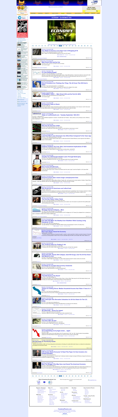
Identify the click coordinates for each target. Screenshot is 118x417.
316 (54, 45)
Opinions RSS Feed (40, 397)
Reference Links (51, 404)
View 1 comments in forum (61, 56)
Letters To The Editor (22, 93)
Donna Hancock (39, 184)
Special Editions (78, 13)
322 (72, 45)
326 (84, 45)
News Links (51, 400)
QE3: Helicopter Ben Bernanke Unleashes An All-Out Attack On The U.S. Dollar (64, 300)
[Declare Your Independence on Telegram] (22, 17)
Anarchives (40, 13)
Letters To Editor (55, 13)
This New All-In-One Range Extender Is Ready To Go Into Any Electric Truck (22, 49)
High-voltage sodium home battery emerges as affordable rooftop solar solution (22, 57)
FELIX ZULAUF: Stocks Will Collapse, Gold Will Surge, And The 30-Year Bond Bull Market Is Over (66, 255)
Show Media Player (21, 38)
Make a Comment (60, 54)
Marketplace (69, 13)
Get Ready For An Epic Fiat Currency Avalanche (57, 266)
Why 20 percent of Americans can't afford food (56, 188)
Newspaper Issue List (41, 392)
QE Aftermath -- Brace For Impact (52, 310)
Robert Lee (48, 131)
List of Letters (63, 389)
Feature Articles (51, 402)
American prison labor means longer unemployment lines (60, 178)
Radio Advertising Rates (76, 397)
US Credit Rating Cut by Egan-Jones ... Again (56, 331)
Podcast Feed (40, 402)
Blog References (87, 401)
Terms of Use (86, 391)
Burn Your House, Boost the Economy (54, 232)
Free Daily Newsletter (22, 40)
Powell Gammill (48, 337)
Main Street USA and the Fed (51, 62)
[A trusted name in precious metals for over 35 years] (22, 14)
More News (33, 13)
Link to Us (62, 398)
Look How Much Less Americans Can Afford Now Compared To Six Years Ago (66, 136)
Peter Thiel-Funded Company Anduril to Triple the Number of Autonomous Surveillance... (22, 61)
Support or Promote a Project (77, 402)
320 (66, 45)
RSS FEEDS (20, 41)
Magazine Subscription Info (41, 389)
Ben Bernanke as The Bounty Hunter (44, 341)
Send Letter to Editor (72, 54)
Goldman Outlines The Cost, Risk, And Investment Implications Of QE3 (64, 146)
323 (75, 45)
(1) (63, 54)
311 (39, 45)
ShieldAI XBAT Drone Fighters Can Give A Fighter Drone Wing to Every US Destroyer (22, 69)
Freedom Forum (75, 393)
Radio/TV (47, 13)
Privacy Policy (87, 392)
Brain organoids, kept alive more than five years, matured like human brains (22, 73)
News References (87, 400)
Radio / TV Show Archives (53, 398)
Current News (75, 390)
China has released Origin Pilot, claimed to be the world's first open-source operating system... (24, 65)
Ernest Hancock (39, 121)
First (33, 45)
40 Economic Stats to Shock (51, 104)
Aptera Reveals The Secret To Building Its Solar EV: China (24, 52)
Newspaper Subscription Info (42, 391)
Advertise (19, 96)
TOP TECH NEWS (22, 43)
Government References (88, 402)
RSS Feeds (87, 13)
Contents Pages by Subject (61, 15)
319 (63, 45)
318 (60, 45)
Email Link (66, 54)
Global (90, 57)
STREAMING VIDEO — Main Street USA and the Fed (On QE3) (61, 94)
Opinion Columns (51, 403)
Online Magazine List (41, 390)
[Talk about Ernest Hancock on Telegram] (50, 382)
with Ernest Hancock (52, 392)
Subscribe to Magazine (64, 393)
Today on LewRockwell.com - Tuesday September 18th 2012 (60, 115)
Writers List (86, 394)
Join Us (62, 13)
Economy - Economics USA (47, 49)
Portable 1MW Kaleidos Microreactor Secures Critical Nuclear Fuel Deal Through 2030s (22, 45)
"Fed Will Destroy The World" (51, 276)
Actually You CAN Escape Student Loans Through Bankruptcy (61, 157)
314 (48, 45)
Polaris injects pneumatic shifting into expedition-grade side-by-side (22, 87)
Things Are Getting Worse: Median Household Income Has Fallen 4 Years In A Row (66, 289)
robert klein (39, 110)
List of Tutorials (87, 397)
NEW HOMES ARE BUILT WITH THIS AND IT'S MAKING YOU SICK (22, 80)
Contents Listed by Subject (53, 397)
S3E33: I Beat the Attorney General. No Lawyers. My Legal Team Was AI (22, 84)
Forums (88, 9)
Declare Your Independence (53, 391)
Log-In (93, 7)
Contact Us (86, 390)
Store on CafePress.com (64, 402)
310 (36, 45)
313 (45, 45)
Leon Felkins (39, 237)
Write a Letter (20, 90)
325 (81, 45)
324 (78, 45)
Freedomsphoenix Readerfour (42, 58)
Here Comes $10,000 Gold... (50, 167)
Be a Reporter (20, 92)
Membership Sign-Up (64, 394)
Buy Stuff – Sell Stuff (64, 401)
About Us (93, 13)
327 (87, 45)
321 (69, 45)
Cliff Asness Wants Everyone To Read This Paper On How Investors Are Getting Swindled (64, 352)
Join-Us (89, 7)
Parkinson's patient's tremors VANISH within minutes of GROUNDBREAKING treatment (22, 76)
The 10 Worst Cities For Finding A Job (54, 244)
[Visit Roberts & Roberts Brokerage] (22, 8)
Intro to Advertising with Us (77, 396)
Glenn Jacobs (39, 342)
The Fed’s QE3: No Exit (49, 321)
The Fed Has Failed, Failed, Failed (52, 199)
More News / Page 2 (22, 97)
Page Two (74, 389)
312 (42, 45)
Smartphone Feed (40, 400)
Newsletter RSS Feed (41, 399)
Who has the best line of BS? (51, 126)
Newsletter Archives (52, 399)
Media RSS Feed (40, 398)
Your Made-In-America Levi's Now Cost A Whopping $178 (60, 51)
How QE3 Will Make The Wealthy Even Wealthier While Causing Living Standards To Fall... (64, 221)
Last (91, 45)
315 (51, 45)
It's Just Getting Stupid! (49, 72)
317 (57, 45)
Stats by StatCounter (65, 414)
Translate (93, 9)
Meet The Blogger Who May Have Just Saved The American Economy (64, 364)
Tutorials (19, 94)
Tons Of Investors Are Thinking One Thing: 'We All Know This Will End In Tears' (65, 83)
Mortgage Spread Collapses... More (53, 210)
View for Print (71, 239)
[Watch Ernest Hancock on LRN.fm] (39, 382)
